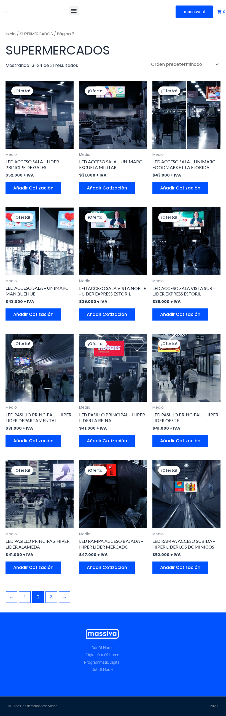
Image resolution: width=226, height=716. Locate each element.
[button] (74, 10)
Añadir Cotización (33, 188)
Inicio (11, 34)
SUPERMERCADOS (36, 34)
